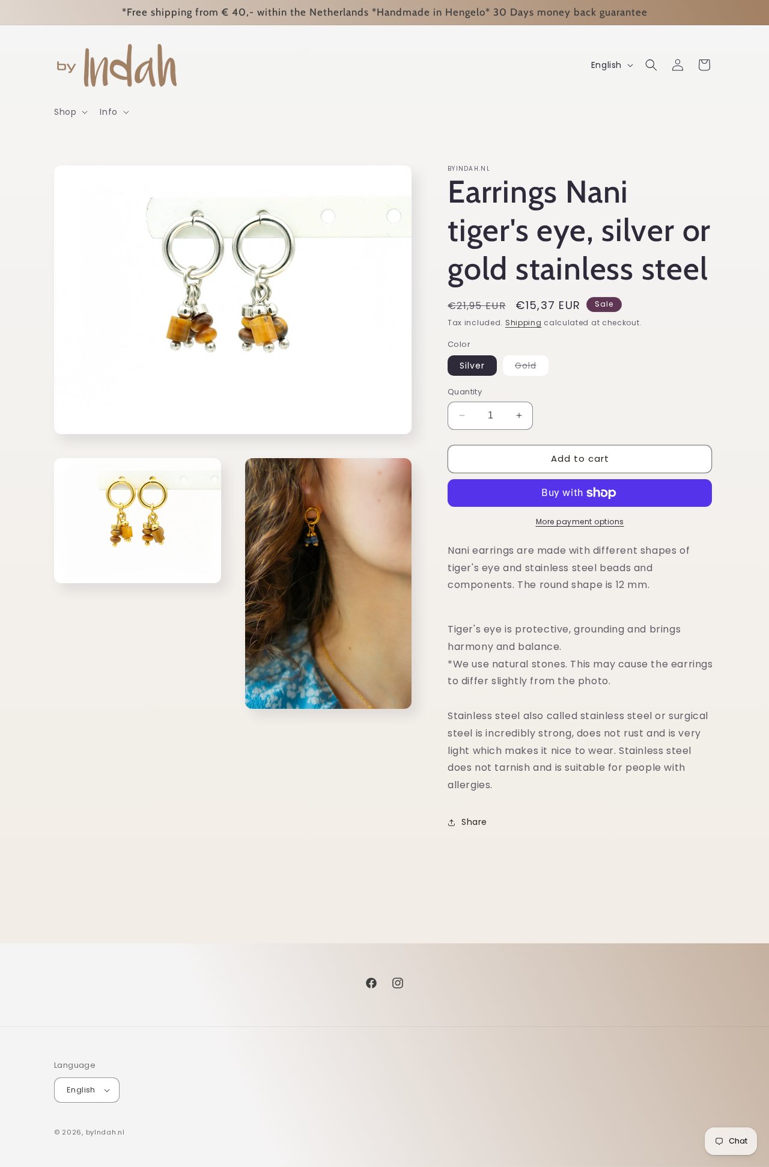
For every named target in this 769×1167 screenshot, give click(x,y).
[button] (70, 111)
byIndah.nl (105, 1132)
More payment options (580, 521)
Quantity (465, 391)
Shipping (523, 322)
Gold (532, 367)
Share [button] (474, 822)
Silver (472, 366)
